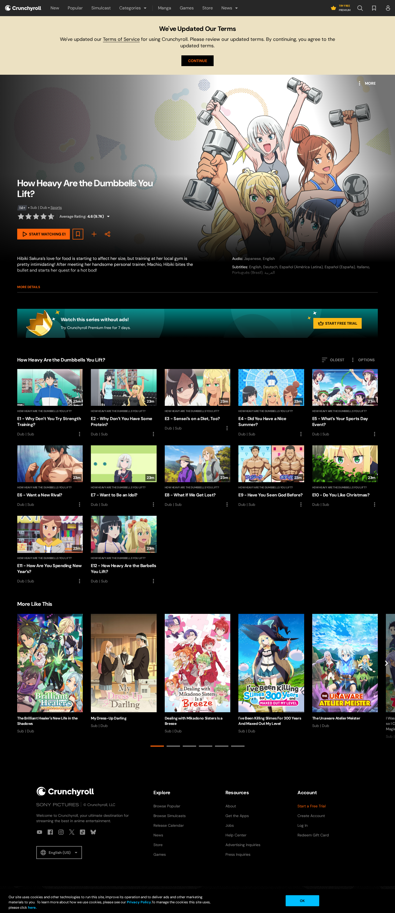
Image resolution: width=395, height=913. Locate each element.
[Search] (360, 8)
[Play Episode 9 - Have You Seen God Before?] (271, 476)
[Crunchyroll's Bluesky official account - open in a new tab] (93, 832)
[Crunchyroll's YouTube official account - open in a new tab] (39, 832)
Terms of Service (121, 39)
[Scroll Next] (386, 681)
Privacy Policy (139, 902)
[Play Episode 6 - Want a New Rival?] (50, 476)
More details (28, 287)
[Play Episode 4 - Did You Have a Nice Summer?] (271, 403)
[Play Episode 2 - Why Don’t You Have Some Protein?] (123, 403)
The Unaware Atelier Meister (336, 718)
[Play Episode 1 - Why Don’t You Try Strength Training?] (50, 403)
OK (302, 900)
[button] (133, 8)
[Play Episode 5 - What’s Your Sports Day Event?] (345, 403)
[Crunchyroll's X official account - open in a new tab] (72, 832)
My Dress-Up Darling (108, 718)
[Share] (107, 234)
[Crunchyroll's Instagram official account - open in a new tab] (61, 832)
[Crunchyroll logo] (23, 8)
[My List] (94, 234)
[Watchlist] (374, 8)
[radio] (21, 216)
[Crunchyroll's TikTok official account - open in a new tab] (82, 832)
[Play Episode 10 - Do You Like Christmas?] (345, 476)
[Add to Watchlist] (78, 234)
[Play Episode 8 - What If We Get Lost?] (197, 476)
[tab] (157, 746)
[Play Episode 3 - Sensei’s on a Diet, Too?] (197, 400)
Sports (56, 207)
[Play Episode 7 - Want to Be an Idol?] (123, 476)
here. (32, 907)
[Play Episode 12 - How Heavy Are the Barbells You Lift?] (123, 550)
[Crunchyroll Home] (65, 791)
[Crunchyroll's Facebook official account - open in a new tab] (50, 832)
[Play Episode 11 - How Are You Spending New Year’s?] (50, 550)
